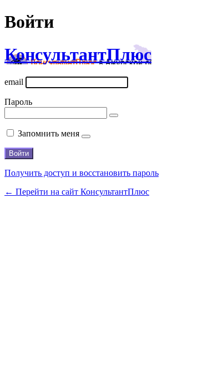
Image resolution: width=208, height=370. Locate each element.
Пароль (18, 102)
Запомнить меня (48, 133)
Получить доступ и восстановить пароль (81, 173)
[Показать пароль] (113, 115)
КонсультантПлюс (77, 54)
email (13, 82)
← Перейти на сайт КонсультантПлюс (76, 191)
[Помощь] (86, 136)
